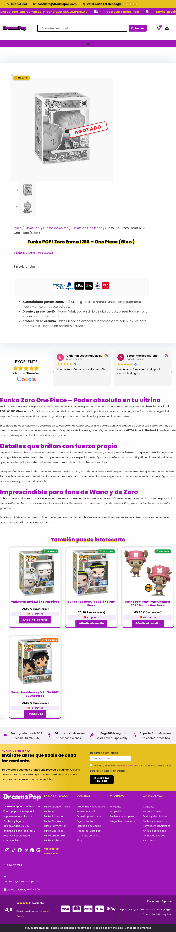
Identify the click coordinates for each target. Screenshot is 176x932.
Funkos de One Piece (87, 228)
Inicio (17, 228)
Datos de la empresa (138, 928)
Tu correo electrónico (104, 753)
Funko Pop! (32, 228)
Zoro (90, 498)
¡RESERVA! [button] (35, 714)
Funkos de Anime (55, 228)
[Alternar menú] (88, 44)
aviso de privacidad (127, 765)
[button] (12, 75)
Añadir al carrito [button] (35, 620)
